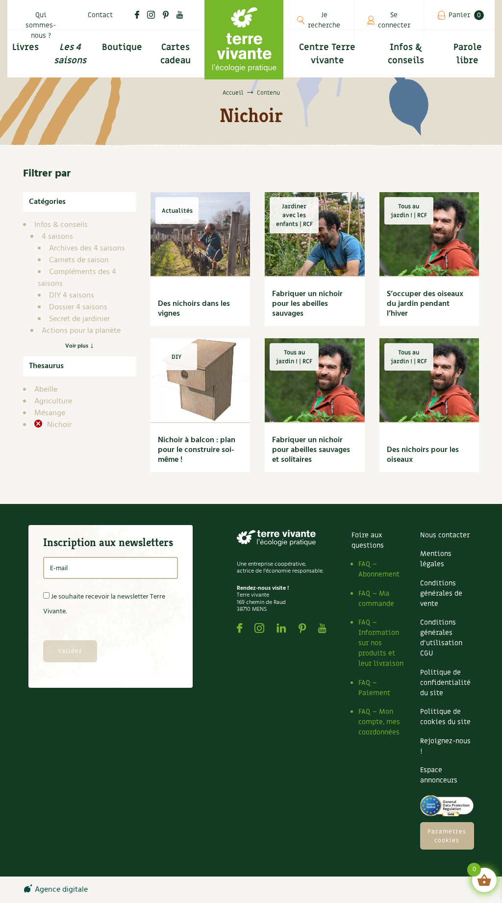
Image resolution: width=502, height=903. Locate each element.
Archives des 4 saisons (87, 248)
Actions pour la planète (81, 331)
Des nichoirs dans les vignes (194, 309)
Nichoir (58, 425)
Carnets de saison (79, 260)
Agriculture (53, 401)
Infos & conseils (406, 54)
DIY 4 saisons (71, 295)
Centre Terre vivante (327, 54)
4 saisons (57, 236)
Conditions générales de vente (441, 593)
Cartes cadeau (175, 54)
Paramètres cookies (446, 836)
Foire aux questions (367, 540)
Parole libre (467, 54)
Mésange (49, 413)
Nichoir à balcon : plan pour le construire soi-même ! (196, 450)
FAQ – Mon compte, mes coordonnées (379, 722)
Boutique (122, 47)
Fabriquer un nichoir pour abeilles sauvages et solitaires (311, 450)
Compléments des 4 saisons (77, 278)
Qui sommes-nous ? (40, 25)
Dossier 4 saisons (78, 307)
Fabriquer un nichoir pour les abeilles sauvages (307, 304)
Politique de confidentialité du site (445, 683)
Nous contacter (445, 535)
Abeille (45, 389)
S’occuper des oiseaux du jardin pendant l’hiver (425, 304)
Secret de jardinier (79, 319)
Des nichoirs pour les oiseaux (423, 455)
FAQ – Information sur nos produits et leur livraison (380, 643)
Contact (100, 15)
